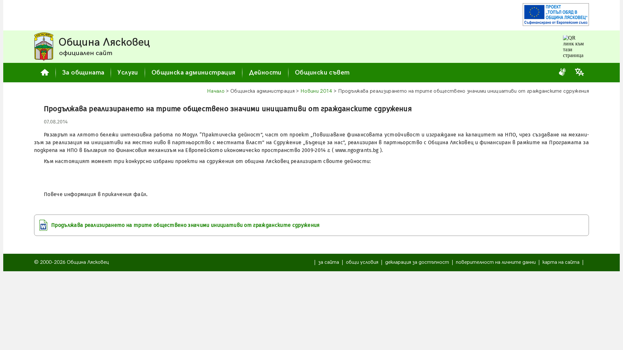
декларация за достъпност (417, 262)
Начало (216, 91)
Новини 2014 (316, 91)
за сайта (328, 262)
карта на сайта (561, 262)
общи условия (362, 262)
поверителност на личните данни (496, 262)
